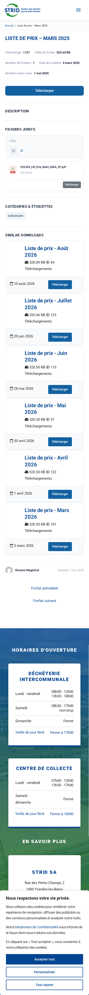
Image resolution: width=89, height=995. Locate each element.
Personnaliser (44, 972)
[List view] (21, 151)
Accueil (9, 25)
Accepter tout (44, 959)
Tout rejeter (44, 985)
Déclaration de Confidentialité (36, 927)
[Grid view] (13, 151)
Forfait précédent (44, 588)
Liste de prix (15, 215)
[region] (44, 942)
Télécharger (44, 90)
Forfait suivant (44, 601)
